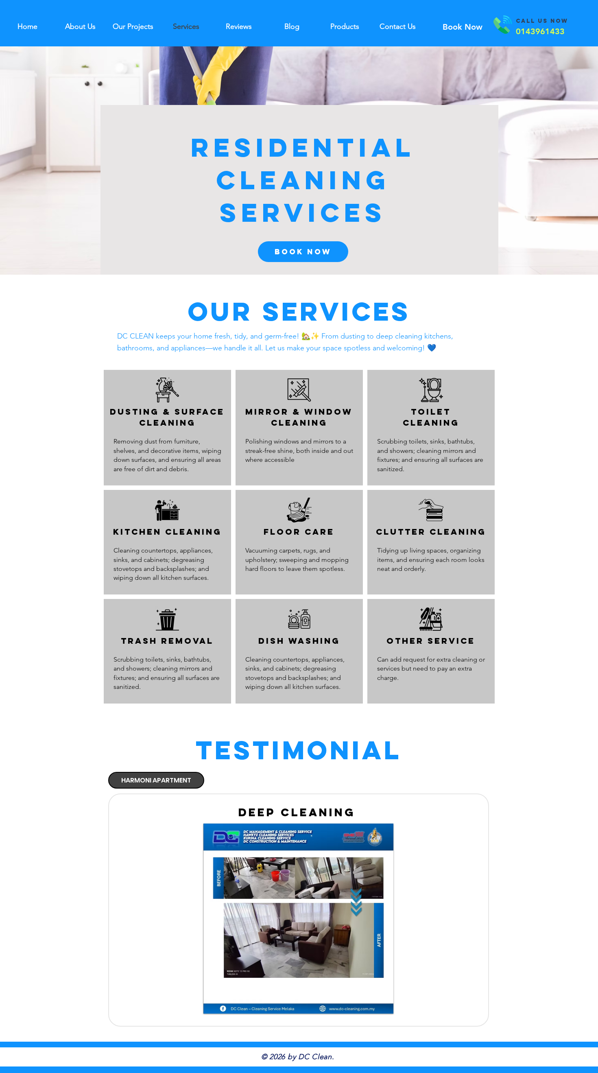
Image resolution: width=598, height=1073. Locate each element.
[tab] (156, 780)
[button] (298, 919)
